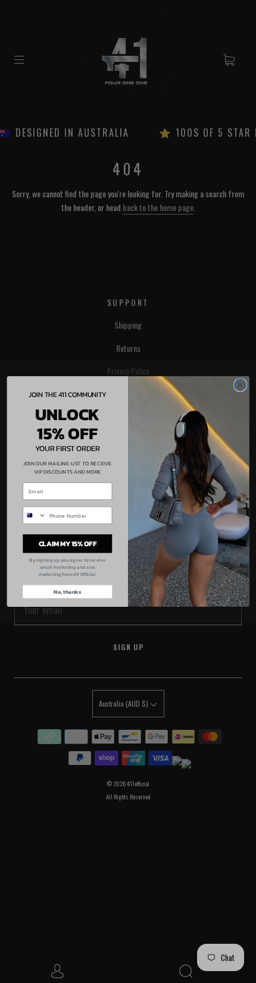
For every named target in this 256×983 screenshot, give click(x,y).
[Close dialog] (240, 385)
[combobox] (34, 515)
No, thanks (67, 592)
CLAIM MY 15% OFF (68, 543)
